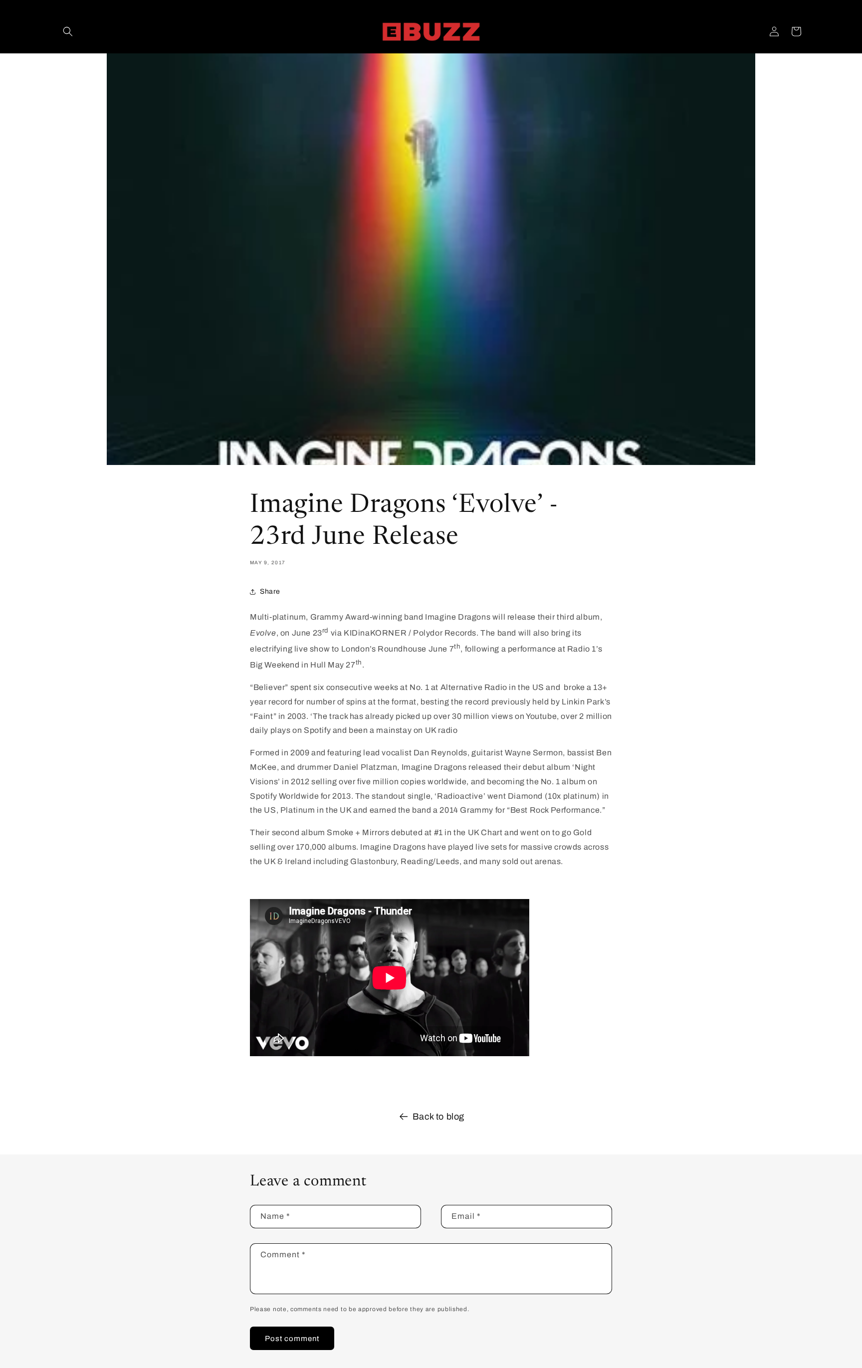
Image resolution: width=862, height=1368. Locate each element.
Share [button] (270, 591)
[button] (68, 31)
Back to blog (438, 1117)
